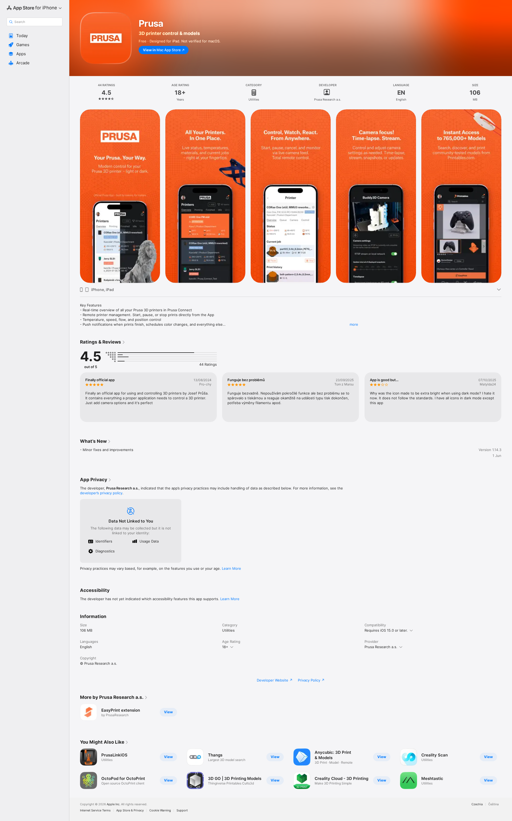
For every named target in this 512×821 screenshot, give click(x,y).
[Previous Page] (74, 196)
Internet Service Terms (95, 810)
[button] (34, 36)
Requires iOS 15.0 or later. (386, 630)
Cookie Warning (160, 810)
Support (182, 810)
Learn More (231, 568)
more (354, 324)
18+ (225, 647)
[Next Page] (506, 196)
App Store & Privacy (130, 810)
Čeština (493, 804)
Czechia (477, 804)
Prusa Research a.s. (381, 647)
